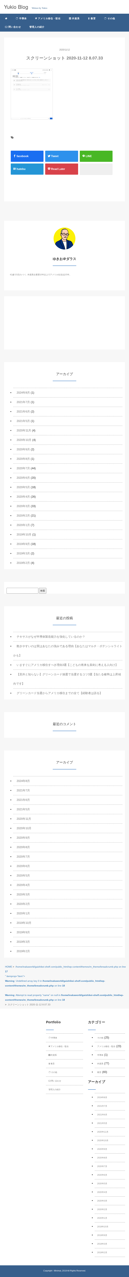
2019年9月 (23, 544)
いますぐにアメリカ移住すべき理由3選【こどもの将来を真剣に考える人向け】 (67, 665)
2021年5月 (23, 421)
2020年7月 (23, 468)
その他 (111, 18)
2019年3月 (23, 553)
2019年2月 (23, 563)
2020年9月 (23, 449)
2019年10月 (24, 534)
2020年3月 (23, 506)
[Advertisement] (64, 325)
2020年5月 (23, 487)
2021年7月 (23, 402)
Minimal (57, 1271)
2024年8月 (23, 392)
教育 (93, 18)
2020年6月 (23, 477)
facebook (22, 156)
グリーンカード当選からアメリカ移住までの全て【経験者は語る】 (59, 693)
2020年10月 (24, 440)
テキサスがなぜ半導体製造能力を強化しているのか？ (51, 636)
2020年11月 (24, 430)
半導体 (22, 18)
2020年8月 (23, 458)
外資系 (75, 18)
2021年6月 (23, 411)
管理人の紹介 (37, 27)
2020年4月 (23, 496)
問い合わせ (14, 27)
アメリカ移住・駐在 (49, 18)
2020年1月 (23, 525)
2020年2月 (23, 515)
